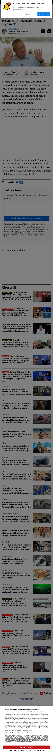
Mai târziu (29, 14)
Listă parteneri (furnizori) (10, 742)
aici (37, 725)
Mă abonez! (43, 14)
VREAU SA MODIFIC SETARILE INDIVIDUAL (26, 750)
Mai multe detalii (20, 717)
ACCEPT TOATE (26, 747)
